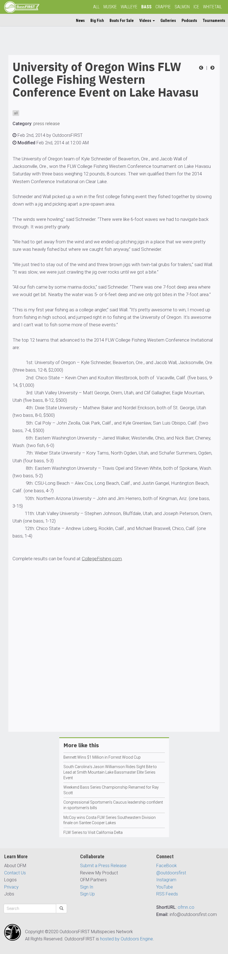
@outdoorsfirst (171, 872)
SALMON (182, 6)
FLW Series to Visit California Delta (93, 832)
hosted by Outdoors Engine (126, 939)
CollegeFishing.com (102, 558)
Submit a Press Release (103, 865)
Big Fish (97, 20)
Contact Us (15, 872)
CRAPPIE (163, 6)
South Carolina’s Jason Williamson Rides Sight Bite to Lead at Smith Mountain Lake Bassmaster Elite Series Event (110, 772)
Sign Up (87, 894)
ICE (196, 6)
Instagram (166, 879)
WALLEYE (129, 6)
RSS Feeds (167, 894)
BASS (146, 6)
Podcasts (189, 20)
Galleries (168, 20)
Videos (145, 20)
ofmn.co (186, 907)
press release (46, 123)
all (16, 113)
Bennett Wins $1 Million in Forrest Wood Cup (102, 757)
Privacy (11, 887)
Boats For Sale (122, 20)
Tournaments (214, 20)
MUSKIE (110, 6)
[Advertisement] (114, 667)
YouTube (164, 887)
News (80, 20)
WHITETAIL (212, 6)
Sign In (86, 887)
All (96, 6)
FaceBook (166, 865)
